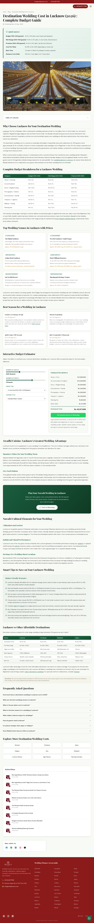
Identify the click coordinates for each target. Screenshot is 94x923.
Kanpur (56, 897)
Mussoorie (57, 886)
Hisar (75, 876)
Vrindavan (47, 745)
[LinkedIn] (12, 916)
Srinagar (76, 908)
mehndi (17, 546)
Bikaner (76, 883)
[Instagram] (8, 916)
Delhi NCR (37, 868)
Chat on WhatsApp (48, 507)
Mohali (76, 904)
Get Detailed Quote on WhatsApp (68, 415)
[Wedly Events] (4, 6)
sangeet (80, 544)
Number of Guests (12, 370)
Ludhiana (57, 900)
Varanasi (76, 672)
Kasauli (37, 893)
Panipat (37, 876)
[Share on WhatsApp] (11, 847)
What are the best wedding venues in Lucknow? (19, 700)
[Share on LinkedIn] (16, 847)
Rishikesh (76, 751)
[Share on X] (25, 847)
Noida (75, 868)
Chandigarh (57, 904)
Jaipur (77, 745)
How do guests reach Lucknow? (14, 721)
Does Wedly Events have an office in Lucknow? (19, 731)
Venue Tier (9, 386)
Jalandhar (37, 904)
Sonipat (76, 872)
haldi (15, 606)
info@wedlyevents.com (41, 1)
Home (4, 12)
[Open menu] (90, 6)
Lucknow (6, 131)
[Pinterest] (4, 916)
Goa (47, 751)
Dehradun (77, 886)
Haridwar (56, 890)
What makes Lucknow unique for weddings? (18, 715)
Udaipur (17, 751)
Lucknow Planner (17, 757)
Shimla (36, 908)
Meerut (37, 900)
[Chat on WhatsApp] (89, 918)
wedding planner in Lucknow (63, 160)
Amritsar (76, 900)
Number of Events (12, 378)
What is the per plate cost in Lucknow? (16, 705)
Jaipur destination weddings (34, 672)
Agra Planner (47, 757)
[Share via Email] (20, 847)
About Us (80, 916)
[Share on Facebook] (6, 847)
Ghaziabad (57, 872)
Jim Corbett (57, 893)
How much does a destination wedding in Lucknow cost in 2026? (25, 695)
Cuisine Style (10, 395)
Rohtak (56, 876)
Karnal (56, 879)
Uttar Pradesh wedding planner (65, 219)
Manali (56, 908)
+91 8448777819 (55, 1)
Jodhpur (56, 883)
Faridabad (37, 872)
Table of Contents (11, 118)
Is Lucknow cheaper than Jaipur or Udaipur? (18, 726)
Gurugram (57, 868)
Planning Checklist (76, 757)
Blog (9, 12)
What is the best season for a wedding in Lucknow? (20, 710)
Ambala (37, 879)
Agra (75, 897)
